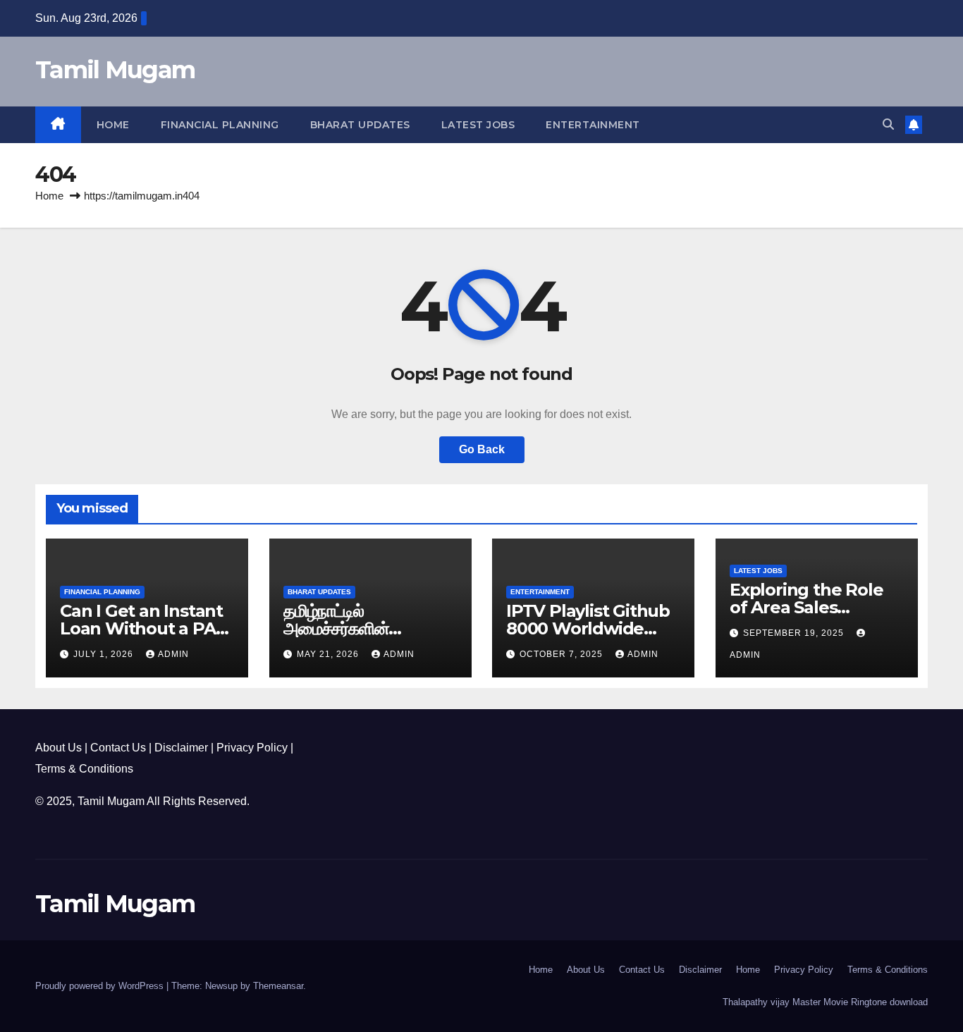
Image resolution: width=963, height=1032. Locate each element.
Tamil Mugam (115, 70)
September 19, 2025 (795, 633)
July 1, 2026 (104, 654)
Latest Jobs (478, 124)
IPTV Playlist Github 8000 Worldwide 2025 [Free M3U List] (589, 628)
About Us (58, 748)
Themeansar (278, 986)
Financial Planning (220, 124)
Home (113, 124)
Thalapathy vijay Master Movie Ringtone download (825, 1002)
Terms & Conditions (84, 769)
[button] (888, 124)
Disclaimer (181, 748)
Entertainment (593, 124)
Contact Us (118, 748)
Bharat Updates (360, 124)
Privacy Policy (252, 748)
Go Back (482, 449)
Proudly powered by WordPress (100, 986)
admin (173, 654)
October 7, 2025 (563, 654)
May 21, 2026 (329, 654)
